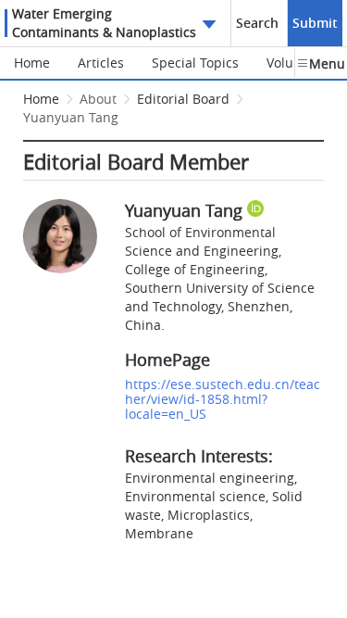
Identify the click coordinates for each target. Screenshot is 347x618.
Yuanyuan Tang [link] (70, 117)
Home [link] (41, 98)
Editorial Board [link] (183, 98)
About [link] (98, 98)
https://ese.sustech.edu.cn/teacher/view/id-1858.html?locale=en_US (222, 399)
